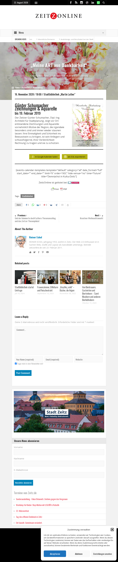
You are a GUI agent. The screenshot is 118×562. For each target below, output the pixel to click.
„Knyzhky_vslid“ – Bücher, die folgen (67, 288)
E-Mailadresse (21, 469)
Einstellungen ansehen (102, 553)
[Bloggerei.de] (73, 182)
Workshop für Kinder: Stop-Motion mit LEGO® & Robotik (37, 504)
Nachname (19, 458)
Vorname (18, 447)
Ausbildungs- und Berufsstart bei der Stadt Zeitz (64, 39)
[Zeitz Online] (59, 15)
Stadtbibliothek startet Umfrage (24, 288)
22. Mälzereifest (22, 510)
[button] (112, 529)
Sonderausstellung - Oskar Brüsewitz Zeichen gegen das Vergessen (41, 499)
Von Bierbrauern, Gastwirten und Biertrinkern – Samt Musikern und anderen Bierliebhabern (91, 293)
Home (17, 87)
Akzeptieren (55, 553)
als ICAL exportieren (76, 156)
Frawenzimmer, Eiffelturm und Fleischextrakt (47, 288)
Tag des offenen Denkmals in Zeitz (29, 516)
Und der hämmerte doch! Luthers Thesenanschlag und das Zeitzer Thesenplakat (35, 218)
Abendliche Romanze (32, 39)
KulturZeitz (26, 87)
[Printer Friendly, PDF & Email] (59, 189)
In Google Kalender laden (46, 156)
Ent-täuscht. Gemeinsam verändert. (29, 522)
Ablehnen (78, 553)
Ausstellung (83, 76)
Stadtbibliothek (27, 196)
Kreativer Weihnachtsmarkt (91, 217)
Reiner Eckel (35, 237)
